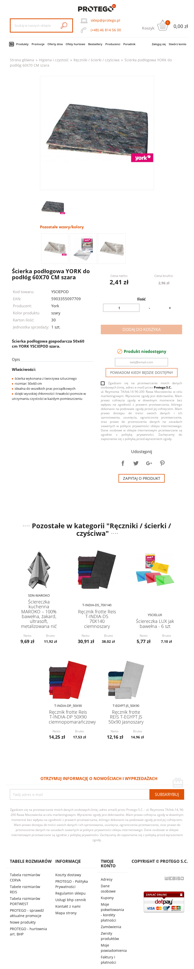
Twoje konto (108, 864)
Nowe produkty (23, 922)
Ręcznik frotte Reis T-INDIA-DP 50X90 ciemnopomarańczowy (72, 717)
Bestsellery (95, 44)
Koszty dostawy (68, 874)
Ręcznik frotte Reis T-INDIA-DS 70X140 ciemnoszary (97, 618)
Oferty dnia (55, 44)
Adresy (106, 879)
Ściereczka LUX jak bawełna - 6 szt (155, 623)
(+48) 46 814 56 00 (106, 29)
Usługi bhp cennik (70, 899)
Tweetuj (136, 463)
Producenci (112, 44)
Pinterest (162, 463)
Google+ (149, 463)
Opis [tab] (16, 359)
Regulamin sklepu (70, 893)
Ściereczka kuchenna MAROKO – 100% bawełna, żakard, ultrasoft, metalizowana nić (39, 614)
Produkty (22, 44)
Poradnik (129, 44)
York (55, 305)
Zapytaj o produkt (141, 478)
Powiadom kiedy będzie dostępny (141, 372)
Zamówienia (111, 926)
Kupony (107, 897)
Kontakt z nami (68, 906)
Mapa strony (66, 912)
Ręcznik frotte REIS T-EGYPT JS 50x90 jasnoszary (125, 717)
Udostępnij (123, 463)
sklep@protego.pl (105, 20)
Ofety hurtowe (75, 44)
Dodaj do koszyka (142, 329)
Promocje (38, 44)
